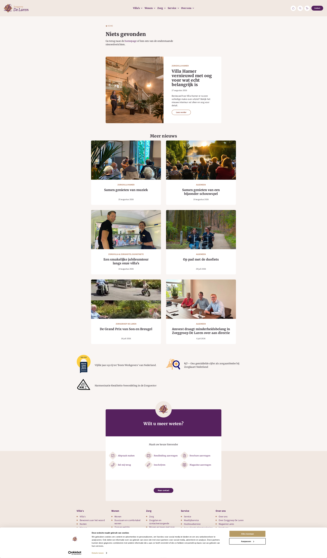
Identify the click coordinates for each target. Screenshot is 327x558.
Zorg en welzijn (122, 527)
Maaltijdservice (191, 520)
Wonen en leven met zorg (161, 527)
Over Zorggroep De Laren (231, 520)
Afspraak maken (126, 455)
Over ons (221, 511)
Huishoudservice (192, 524)
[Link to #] (300, 8)
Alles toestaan (247, 534)
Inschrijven (160, 465)
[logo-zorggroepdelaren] (16, 5)
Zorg (148, 511)
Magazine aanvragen (200, 465)
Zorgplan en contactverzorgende (159, 522)
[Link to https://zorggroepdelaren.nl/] (293, 8)
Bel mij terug (124, 465)
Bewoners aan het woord (92, 520)
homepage (131, 41)
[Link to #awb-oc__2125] (307, 8)
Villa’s (80, 511)
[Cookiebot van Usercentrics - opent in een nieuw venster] (75, 553)
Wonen (115, 511)
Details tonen (98, 553)
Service (185, 511)
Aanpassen (246, 541)
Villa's (83, 516)
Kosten (83, 524)
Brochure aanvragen (200, 455)
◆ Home (109, 25)
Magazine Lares (226, 524)
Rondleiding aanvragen (166, 455)
